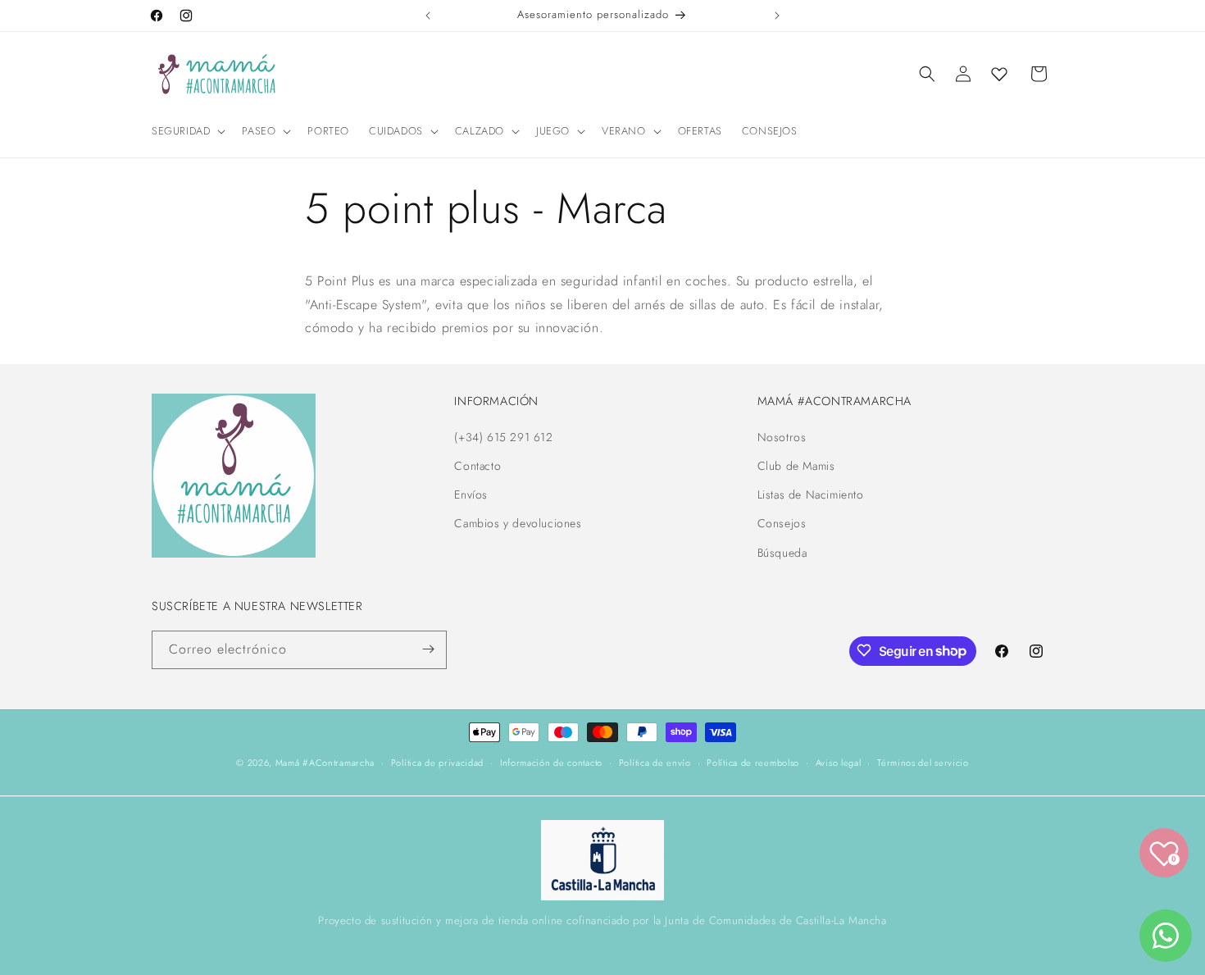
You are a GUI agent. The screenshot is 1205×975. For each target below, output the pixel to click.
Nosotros (782, 436)
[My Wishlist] (999, 74)
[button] (187, 131)
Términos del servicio (923, 762)
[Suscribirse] (428, 649)
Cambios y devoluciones (517, 523)
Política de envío (655, 762)
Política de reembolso (753, 762)
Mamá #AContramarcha (325, 762)
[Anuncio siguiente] (777, 15)
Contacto (477, 466)
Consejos (782, 523)
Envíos (471, 494)
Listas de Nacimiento (810, 494)
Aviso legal (839, 762)
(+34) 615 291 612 (503, 436)
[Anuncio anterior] (428, 15)
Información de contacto (551, 762)
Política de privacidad (437, 762)
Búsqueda (782, 552)
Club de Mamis (796, 466)
